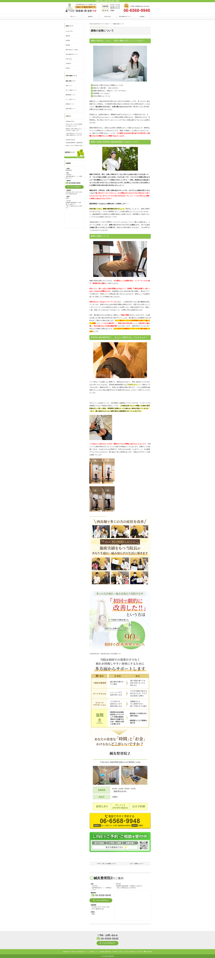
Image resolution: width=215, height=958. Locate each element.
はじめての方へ (69, 31)
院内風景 (68, 40)
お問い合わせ (107, 16)
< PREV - (106, 863)
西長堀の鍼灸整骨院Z (109, 956)
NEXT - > (137, 863)
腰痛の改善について (71, 81)
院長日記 (68, 68)
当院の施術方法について (125, 16)
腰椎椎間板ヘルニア (71, 94)
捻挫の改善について (71, 108)
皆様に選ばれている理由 (72, 49)
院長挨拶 (142, 16)
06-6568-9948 (101, 895)
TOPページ (73, 16)
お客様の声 (68, 63)
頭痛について (69, 85)
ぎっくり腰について (71, 99)
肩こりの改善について (71, 90)
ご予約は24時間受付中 (101, 900)
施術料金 (90, 16)
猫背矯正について (70, 104)
